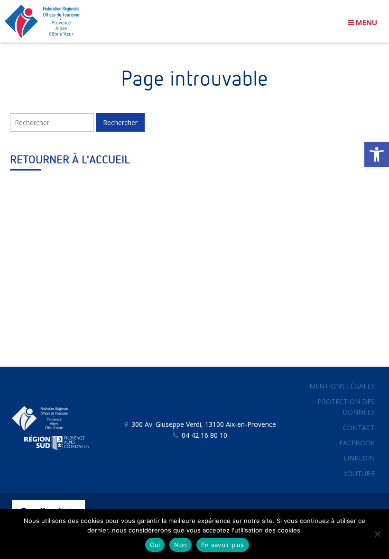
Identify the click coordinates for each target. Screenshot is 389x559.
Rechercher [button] (120, 122)
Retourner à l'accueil (70, 160)
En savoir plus (222, 545)
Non (180, 545)
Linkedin (359, 457)
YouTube (359, 473)
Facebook (357, 442)
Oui (155, 545)
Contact (359, 427)
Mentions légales (342, 385)
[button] (376, 154)
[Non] (377, 534)
